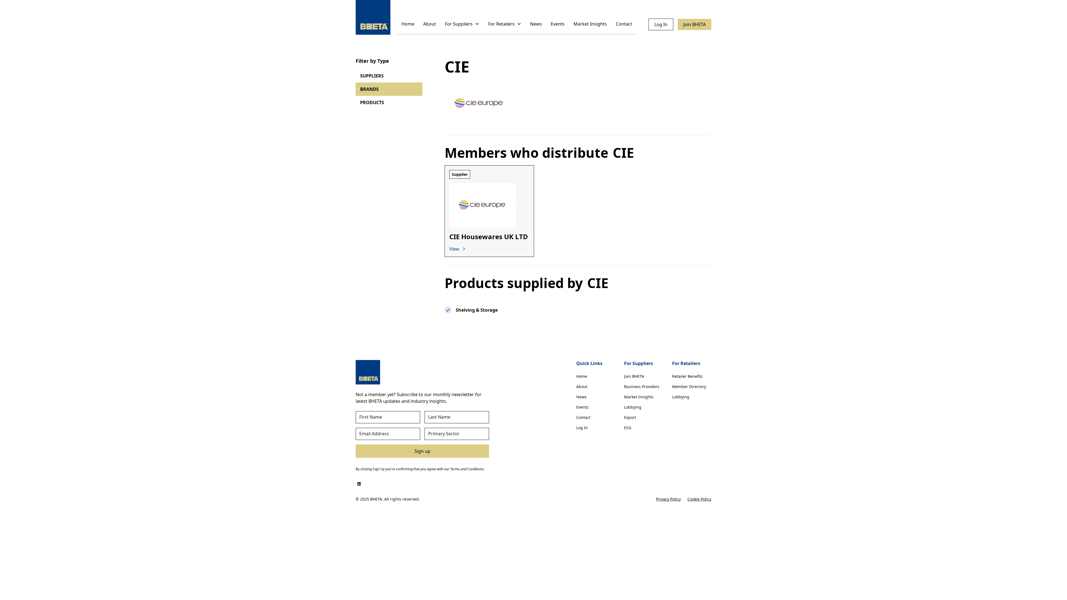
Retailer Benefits (687, 376)
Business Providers (641, 386)
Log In (660, 24)
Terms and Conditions (467, 469)
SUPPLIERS (372, 76)
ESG (627, 427)
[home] (373, 17)
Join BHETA (694, 24)
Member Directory (689, 386)
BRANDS (369, 89)
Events (558, 24)
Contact (624, 24)
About (429, 24)
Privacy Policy (668, 499)
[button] (462, 24)
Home (408, 24)
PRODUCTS (372, 102)
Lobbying (632, 407)
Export (630, 417)
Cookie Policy (699, 499)
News (536, 24)
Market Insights (590, 24)
